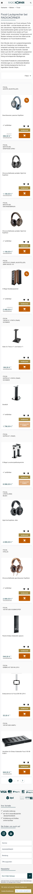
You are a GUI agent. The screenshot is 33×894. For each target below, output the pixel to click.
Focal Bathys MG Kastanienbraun (9, 204)
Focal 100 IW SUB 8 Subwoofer (12, 608)
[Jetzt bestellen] (24, 135)
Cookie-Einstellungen (7, 891)
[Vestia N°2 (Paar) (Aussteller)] (16, 277)
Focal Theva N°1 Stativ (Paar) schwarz (11, 320)
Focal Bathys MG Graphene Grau (9, 147)
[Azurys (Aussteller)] (16, 104)
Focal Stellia (5, 551)
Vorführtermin (24, 130)
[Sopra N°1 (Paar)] (16, 451)
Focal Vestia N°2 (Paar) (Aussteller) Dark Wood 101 (14, 262)
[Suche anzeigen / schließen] (31, 3)
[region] (16, 889)
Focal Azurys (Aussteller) (10, 88)
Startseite (4, 7)
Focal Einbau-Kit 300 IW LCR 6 (11, 666)
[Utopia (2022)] (16, 509)
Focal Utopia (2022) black (7, 494)
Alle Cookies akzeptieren (23, 891)
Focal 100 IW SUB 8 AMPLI (9, 724)
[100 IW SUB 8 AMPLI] (16, 740)
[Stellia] (16, 567)
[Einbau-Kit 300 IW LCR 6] (16, 682)
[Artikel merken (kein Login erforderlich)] (28, 126)
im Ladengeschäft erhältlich (24, 424)
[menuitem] (2, 3)
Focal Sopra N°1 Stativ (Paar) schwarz (11, 378)
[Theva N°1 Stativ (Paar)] (16, 335)
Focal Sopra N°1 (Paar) (9, 435)
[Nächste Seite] (23, 780)
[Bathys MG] (16, 162)
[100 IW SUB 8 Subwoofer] (16, 624)
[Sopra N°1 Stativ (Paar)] (16, 393)
